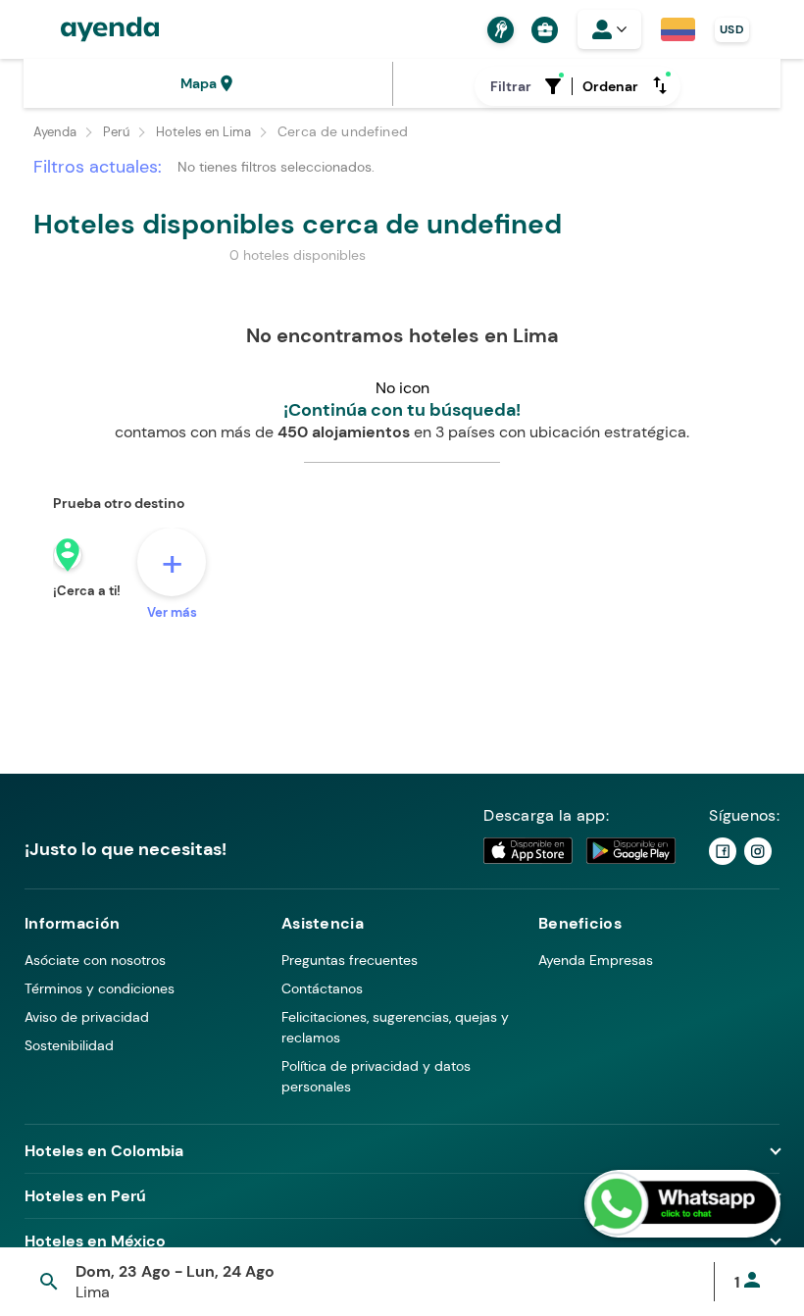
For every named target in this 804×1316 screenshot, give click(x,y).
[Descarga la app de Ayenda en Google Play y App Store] (580, 850)
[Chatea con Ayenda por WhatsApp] (682, 1204)
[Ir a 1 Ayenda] (722, 851)
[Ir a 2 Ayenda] (758, 851)
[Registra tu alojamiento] (498, 30)
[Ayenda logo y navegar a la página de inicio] (90, 29)
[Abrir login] (609, 29)
